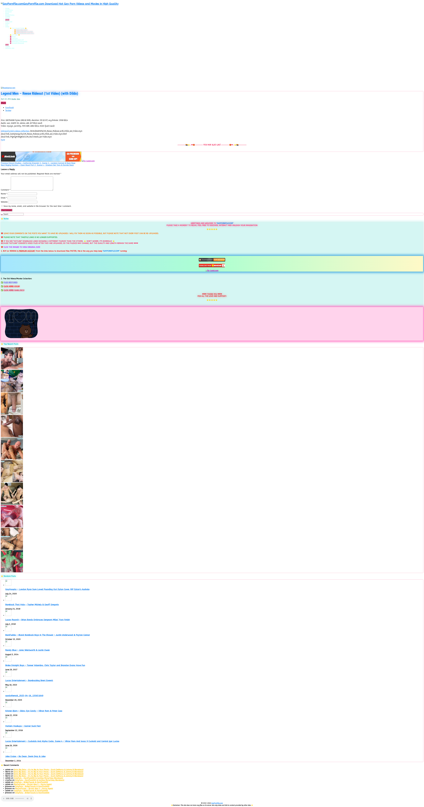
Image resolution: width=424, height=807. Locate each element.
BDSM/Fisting (9, 15)
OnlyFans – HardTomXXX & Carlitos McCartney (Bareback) (38, 778)
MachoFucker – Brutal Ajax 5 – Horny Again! (33, 784)
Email (4, 198)
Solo (7, 45)
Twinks (7, 46)
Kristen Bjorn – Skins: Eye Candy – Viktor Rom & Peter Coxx (33, 711)
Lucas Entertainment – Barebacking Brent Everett (29, 680)
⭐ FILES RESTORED (20, 30)
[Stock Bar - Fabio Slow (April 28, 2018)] (12, 572)
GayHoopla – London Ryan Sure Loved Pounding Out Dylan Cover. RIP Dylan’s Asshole (47, 589)
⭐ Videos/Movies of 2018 (23, 31)
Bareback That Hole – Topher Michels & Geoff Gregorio (32, 604)
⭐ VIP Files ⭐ (15, 35)
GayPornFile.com (217, 803)
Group (7, 18)
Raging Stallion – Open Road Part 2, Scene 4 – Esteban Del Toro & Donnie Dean (37, 165)
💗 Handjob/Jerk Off (17, 40)
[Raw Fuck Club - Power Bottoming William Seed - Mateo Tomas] (12, 527)
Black (7, 13)
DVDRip (7, 16)
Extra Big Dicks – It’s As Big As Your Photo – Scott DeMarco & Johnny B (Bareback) (48, 770)
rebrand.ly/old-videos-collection (15, 131)
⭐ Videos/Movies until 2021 (24, 33)
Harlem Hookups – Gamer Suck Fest (23, 726)
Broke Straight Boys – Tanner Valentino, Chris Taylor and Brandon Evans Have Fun (45, 665)
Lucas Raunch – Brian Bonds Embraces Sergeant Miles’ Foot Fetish (37, 620)
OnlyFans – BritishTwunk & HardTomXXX (31, 782)
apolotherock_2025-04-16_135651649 (24, 695)
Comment (5, 190)
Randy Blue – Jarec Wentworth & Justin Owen (27, 650)
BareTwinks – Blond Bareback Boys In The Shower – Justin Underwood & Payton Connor (47, 635)
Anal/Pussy (9, 10)
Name (4, 194)
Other (7, 26)
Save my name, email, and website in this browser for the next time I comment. (37, 206)
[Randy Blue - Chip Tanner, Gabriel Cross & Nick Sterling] (12, 504)
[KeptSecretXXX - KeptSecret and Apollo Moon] (12, 391)
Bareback (8, 11)
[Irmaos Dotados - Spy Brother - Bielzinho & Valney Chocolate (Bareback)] (12, 549)
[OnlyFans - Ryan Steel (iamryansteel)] (12, 414)
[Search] (2, 214)
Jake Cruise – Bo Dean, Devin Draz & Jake (25, 756)
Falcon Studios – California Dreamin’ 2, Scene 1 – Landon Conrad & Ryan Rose (38, 163)
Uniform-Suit (9, 48)
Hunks (7, 20)
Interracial (8, 21)
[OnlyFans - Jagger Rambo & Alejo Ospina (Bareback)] (12, 369)
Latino (7, 23)
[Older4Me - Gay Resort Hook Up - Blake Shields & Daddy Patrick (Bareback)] (12, 459)
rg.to (3, 139)
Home (7, 8)
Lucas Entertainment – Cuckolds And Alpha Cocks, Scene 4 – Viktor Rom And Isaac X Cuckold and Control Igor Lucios (62, 741)
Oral (6, 25)
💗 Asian (13, 36)
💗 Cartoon (14, 38)
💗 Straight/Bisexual (17, 43)
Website (4, 202)
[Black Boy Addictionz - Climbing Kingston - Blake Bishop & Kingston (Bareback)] (12, 436)
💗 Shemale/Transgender (18, 41)
